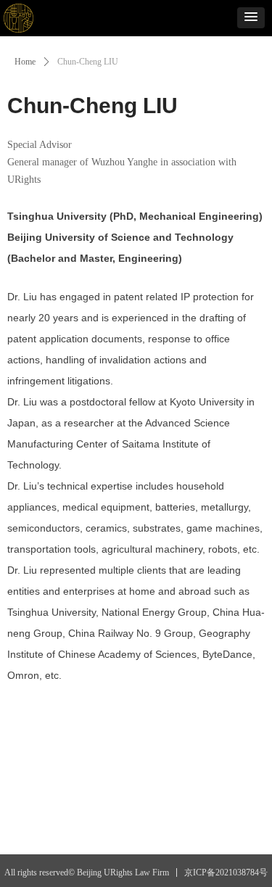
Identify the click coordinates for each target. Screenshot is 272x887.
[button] (251, 17)
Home (25, 62)
